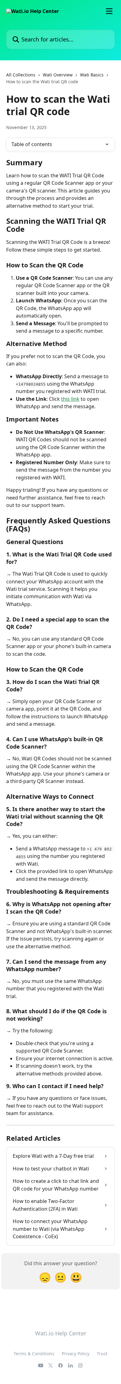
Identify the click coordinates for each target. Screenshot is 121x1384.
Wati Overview (58, 75)
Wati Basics (92, 75)
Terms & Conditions (34, 1353)
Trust (102, 1353)
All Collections (20, 75)
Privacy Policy (75, 1353)
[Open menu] (109, 11)
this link (70, 399)
